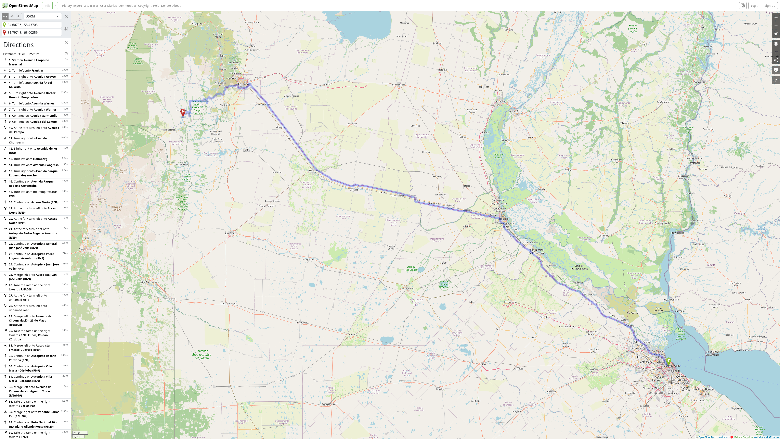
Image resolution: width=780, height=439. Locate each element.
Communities (127, 6)
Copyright (145, 6)
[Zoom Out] (776, 25)
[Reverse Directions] (66, 29)
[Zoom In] (776, 17)
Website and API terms (766, 437)
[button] (668, 362)
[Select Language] (743, 5)
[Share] (776, 60)
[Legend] (776, 52)
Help (156, 6)
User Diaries (108, 6)
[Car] (5, 16)
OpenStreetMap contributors (714, 437)
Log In (755, 6)
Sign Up (770, 6)
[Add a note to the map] (776, 70)
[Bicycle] (11, 16)
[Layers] (776, 44)
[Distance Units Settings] (66, 53)
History (67, 6)
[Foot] (18, 16)
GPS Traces (91, 6)
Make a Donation (743, 437)
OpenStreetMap (23, 5)
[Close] (66, 16)
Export (77, 6)
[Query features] (776, 80)
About (176, 6)
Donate (166, 6)
